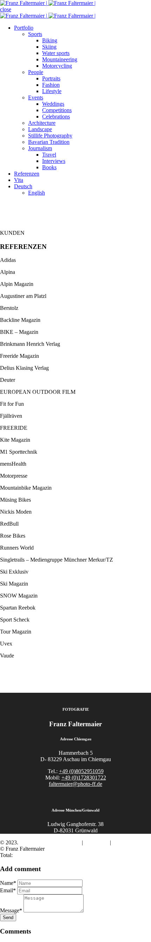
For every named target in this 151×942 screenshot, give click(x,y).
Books (49, 167)
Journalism (40, 148)
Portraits (51, 78)
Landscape (40, 129)
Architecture (41, 123)
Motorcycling (57, 66)
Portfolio (23, 28)
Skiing (49, 47)
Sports (35, 34)
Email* (8, 890)
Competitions (57, 110)
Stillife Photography (50, 136)
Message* (11, 910)
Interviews (53, 161)
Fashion (51, 85)
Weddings (53, 104)
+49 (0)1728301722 (83, 778)
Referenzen (26, 174)
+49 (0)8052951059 (81, 771)
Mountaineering (59, 59)
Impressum (96, 842)
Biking (49, 40)
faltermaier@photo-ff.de (75, 784)
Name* (8, 883)
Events (35, 97)
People (35, 72)
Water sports (56, 53)
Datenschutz (126, 842)
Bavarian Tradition (49, 142)
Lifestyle (51, 91)
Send (8, 917)
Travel (49, 155)
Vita (18, 180)
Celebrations (56, 117)
